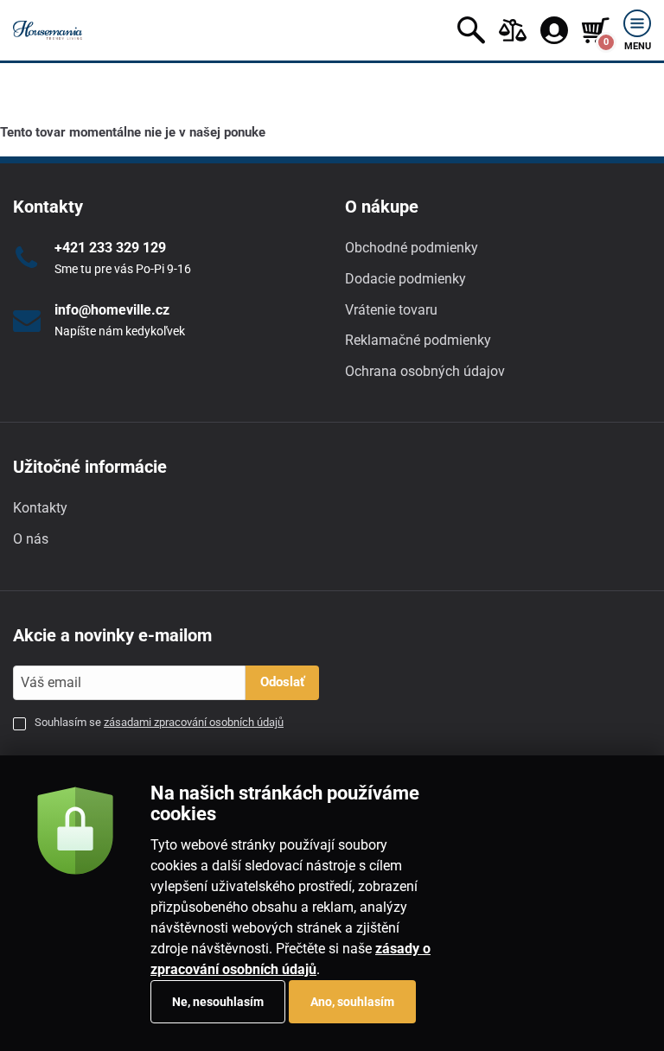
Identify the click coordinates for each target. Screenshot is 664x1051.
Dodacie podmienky (405, 279)
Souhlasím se (159, 722)
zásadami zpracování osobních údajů (194, 722)
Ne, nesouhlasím (218, 1002)
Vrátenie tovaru (391, 310)
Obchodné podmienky (411, 247)
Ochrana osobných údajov (425, 371)
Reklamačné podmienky (418, 340)
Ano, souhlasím (352, 1002)
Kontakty (40, 508)
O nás (30, 539)
